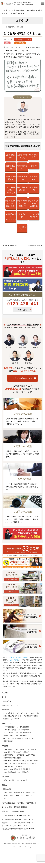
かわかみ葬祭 (14, 660)
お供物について (31, 792)
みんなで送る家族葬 (9, 730)
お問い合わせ (6, 811)
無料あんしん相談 (18, 811)
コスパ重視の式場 (23, 772)
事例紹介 (5, 785)
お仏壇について (8, 795)
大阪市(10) (11, 178)
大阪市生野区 (7, 749)
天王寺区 (18, 657)
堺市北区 (26, 752)
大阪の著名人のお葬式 (10, 716)
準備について (30, 795)
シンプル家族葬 (8, 732)
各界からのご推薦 (9, 780)
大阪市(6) (33, 203)
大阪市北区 (6, 752)
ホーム (4, 697)
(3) (11, 216)
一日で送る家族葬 (9, 727)
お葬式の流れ (7, 792)
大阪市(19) (22, 156)
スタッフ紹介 (35, 713)
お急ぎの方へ (6, 701)
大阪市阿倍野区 (8, 755)
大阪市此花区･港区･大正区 (26, 763)
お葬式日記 (20, 803)
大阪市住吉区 (20, 755)
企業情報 (17, 807)
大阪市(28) (10, 156)
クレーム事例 (21, 780)
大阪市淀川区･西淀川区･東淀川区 (13, 760)
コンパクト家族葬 (23, 730)
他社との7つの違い (23, 713)
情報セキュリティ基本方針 (24, 820)
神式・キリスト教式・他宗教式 (13, 738)
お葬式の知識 (6, 789)
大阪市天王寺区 (19, 749)
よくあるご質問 (7, 807)
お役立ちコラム (8, 798)
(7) (22, 215)
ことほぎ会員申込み (8, 815)
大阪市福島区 (17, 752)
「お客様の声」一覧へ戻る (14, 27)
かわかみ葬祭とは (9, 713)
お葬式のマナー (19, 792)
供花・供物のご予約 (23, 815)
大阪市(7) (22, 167)
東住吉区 (11, 657)
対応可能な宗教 (8, 741)
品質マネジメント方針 (9, 823)
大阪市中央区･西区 (9, 763)
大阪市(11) (10, 190)
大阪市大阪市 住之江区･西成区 (12, 766)
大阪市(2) (22, 203)
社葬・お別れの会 (21, 735)
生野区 (7, 43)
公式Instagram (29, 829)
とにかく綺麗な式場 (9, 772)
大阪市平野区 (30, 755)
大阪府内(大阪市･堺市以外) (11, 769)
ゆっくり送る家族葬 (23, 727)
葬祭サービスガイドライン (27, 823)
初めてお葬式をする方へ (10, 705)
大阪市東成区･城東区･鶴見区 (12, 758)
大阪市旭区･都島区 (32, 760)
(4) (34, 215)
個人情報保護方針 (8, 820)
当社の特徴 (5, 709)
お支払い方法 (29, 738)
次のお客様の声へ (33, 245)
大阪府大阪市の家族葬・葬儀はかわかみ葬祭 (18, 10)
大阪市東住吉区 (31, 749)
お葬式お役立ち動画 (8, 803)
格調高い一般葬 (8, 735)
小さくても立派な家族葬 (23, 732)
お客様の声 (5, 777)
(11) (34, 166)
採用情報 (24, 807)
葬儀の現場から (31, 803)
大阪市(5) (34, 156)
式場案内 (5, 746)
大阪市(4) (10, 167)
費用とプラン (6, 723)
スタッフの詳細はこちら (22, 378)
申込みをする (22, 310)
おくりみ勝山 (19, 43)
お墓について (20, 795)
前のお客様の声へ (11, 245)
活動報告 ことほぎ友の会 (11, 719)
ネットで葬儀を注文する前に (29, 716)
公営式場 (25, 769)
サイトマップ (6, 826)
